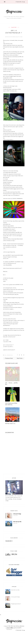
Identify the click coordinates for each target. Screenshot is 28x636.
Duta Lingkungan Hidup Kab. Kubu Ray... (11, 403)
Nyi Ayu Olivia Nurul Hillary (13, 36)
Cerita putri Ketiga (17, 513)
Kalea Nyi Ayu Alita (17, 521)
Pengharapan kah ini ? (16, 603)
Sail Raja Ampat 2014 (10, 423)
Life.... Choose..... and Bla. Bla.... (11, 383)
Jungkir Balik (13, 27)
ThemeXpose (9, 629)
